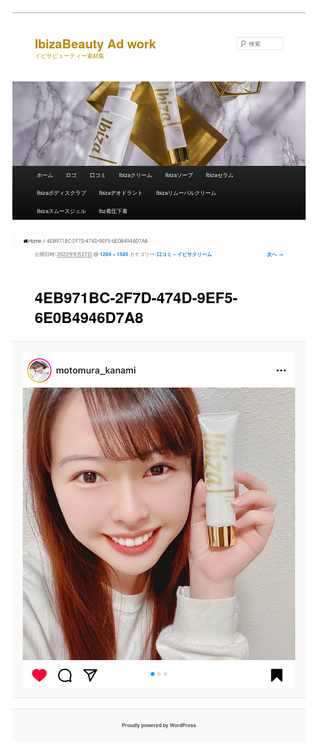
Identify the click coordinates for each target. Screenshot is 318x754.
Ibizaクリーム (135, 175)
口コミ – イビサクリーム (184, 254)
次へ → (275, 254)
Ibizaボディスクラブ (61, 192)
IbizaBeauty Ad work (95, 43)
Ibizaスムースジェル (61, 211)
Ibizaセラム (220, 175)
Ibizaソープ (179, 175)
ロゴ (71, 175)
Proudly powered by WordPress (159, 725)
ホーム (45, 175)
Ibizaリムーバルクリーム (186, 192)
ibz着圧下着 (113, 211)
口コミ (98, 175)
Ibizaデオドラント (121, 192)
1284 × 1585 (114, 254)
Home (34, 241)
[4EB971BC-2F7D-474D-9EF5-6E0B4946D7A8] (159, 520)
